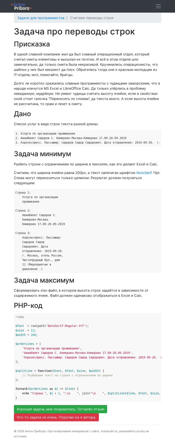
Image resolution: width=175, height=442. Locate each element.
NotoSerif (144, 173)
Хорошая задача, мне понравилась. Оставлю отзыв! (60, 409)
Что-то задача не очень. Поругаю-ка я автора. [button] (56, 417)
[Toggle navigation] (158, 6)
